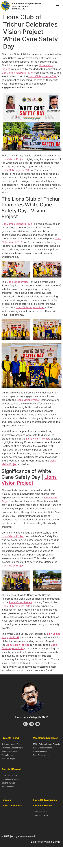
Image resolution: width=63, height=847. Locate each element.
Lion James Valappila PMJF (26, 3)
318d (54, 76)
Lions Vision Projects (16, 337)
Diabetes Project (8, 759)
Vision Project (7, 755)
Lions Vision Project (13, 159)
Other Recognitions (41, 755)
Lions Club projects (39, 76)
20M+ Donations (40, 751)
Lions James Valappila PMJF (31, 717)
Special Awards (8, 787)
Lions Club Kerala (40, 815)
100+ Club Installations (42, 748)
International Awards (10, 779)
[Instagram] (31, 724)
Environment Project (10, 751)
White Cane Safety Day (32, 148)
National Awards (8, 783)
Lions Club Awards (9, 776)
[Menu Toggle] (57, 6)
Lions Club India (40, 812)
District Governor (20, 7)
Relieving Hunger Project (12, 744)
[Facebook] (25, 724)
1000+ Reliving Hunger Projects (46, 744)
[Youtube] (37, 724)
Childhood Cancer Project (12, 748)
